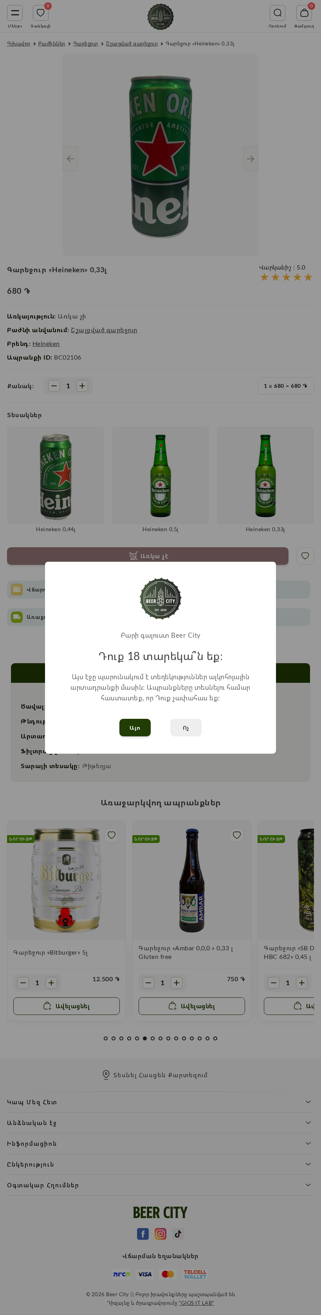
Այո (135, 727)
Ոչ (186, 727)
